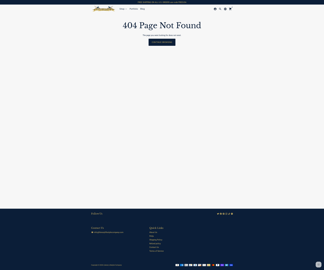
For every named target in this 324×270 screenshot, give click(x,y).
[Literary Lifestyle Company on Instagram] (226, 214)
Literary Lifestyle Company (113, 265)
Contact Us (154, 247)
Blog (142, 9)
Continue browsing (162, 42)
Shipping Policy (155, 240)
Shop (123, 9)
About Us (153, 232)
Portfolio (134, 9)
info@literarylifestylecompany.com (107, 232)
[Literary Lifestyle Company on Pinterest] (224, 214)
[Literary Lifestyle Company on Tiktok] (229, 214)
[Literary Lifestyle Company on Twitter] (218, 214)
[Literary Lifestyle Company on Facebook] (221, 214)
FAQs (151, 236)
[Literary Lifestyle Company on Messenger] (232, 214)
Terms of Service (156, 251)
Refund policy (155, 243)
